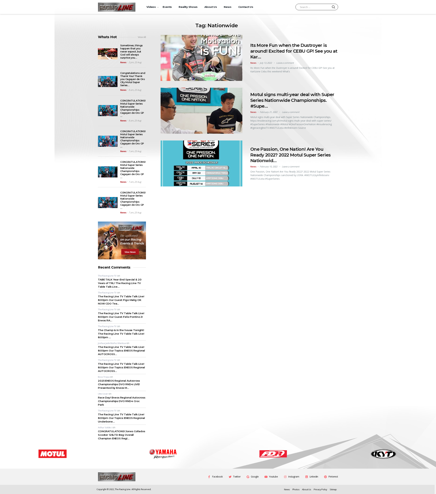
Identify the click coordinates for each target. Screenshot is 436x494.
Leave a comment (285, 62)
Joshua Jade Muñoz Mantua (112, 343)
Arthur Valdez (105, 427)
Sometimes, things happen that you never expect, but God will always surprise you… (131, 51)
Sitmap (333, 489)
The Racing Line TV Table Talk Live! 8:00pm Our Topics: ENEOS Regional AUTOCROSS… (121, 350)
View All (142, 37)
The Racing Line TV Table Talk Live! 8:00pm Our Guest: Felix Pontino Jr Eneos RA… (121, 317)
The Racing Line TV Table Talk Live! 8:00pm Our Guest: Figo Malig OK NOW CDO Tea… (121, 300)
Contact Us (245, 7)
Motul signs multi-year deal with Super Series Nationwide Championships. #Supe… (292, 100)
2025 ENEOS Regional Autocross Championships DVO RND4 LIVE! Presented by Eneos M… (119, 384)
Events (167, 7)
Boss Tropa (104, 376)
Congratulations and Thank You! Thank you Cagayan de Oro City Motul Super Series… (132, 79)
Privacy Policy (320, 489)
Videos (151, 7)
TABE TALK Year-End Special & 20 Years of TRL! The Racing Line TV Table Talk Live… (119, 283)
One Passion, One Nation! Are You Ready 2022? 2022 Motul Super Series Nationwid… (290, 154)
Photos (296, 489)
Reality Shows (188, 7)
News (227, 7)
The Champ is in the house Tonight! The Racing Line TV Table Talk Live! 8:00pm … (121, 333)
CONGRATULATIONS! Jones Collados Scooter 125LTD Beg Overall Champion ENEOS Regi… (121, 435)
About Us (210, 7)
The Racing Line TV (107, 275)
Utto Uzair (103, 393)
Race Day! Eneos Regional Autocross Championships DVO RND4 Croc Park (121, 401)
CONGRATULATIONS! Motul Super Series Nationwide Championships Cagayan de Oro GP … (132, 108)
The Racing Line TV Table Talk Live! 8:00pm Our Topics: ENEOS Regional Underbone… (121, 418)
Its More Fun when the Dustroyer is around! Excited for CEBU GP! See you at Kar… (293, 51)
